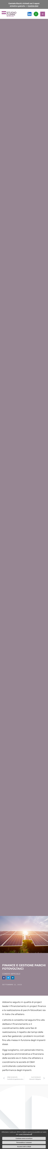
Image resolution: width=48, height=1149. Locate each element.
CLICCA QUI (33, 6)
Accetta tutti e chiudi (24, 1146)
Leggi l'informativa (25, 1134)
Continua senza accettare (24, 1138)
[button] (3, 977)
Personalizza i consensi (24, 1142)
